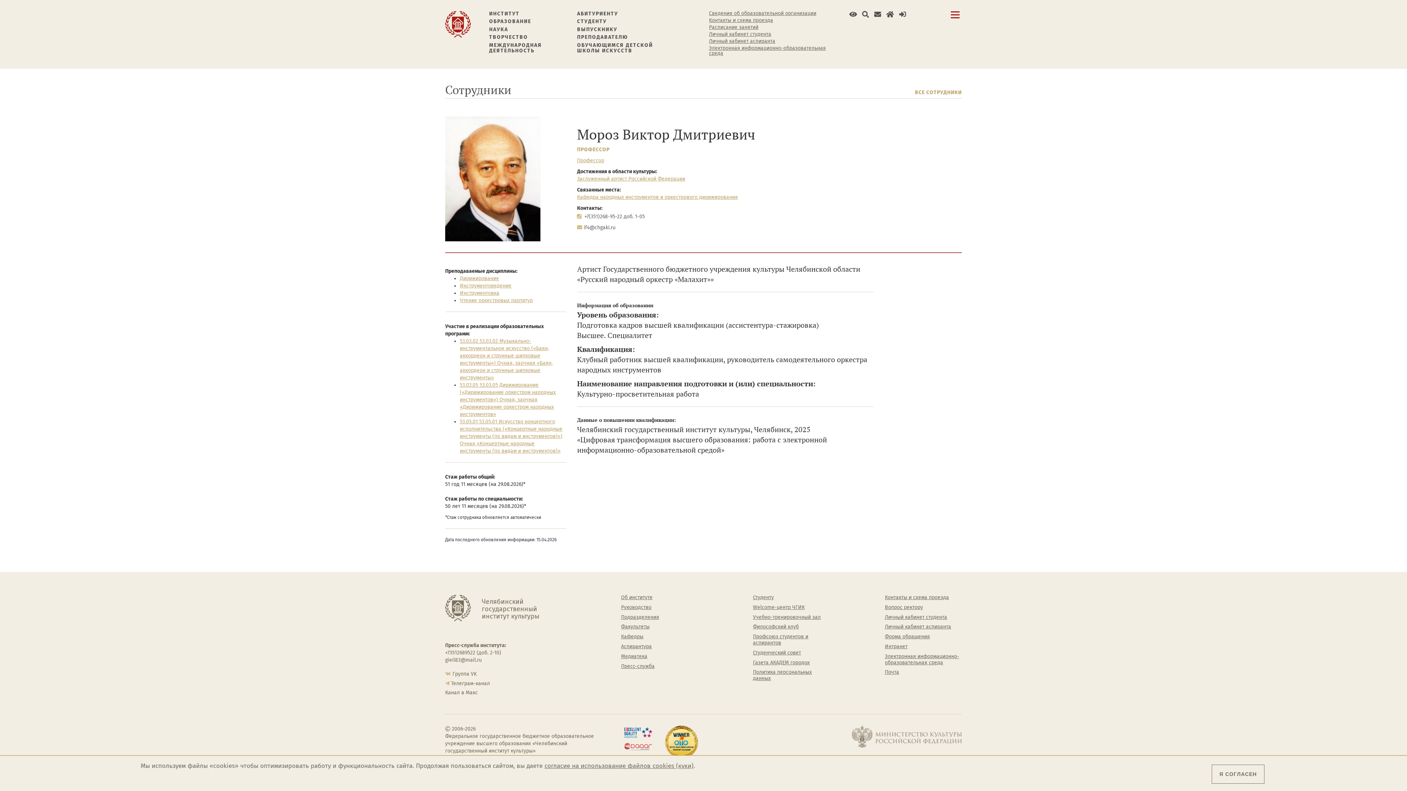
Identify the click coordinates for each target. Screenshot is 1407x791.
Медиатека (634, 657)
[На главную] (458, 24)
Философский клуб (776, 627)
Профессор (593, 149)
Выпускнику (597, 29)
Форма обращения (907, 637)
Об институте (637, 598)
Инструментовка (479, 293)
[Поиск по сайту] (865, 14)
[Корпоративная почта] (877, 14)
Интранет (896, 647)
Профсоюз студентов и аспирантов (780, 640)
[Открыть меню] (955, 19)
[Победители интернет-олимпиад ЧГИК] (681, 742)
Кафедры (632, 637)
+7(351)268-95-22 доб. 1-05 (614, 216)
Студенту (592, 21)
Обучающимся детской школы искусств (615, 48)
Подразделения (640, 617)
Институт (504, 13)
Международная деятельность (515, 48)
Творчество (508, 37)
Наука (498, 29)
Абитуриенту (597, 13)
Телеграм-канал (470, 683)
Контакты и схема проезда (741, 20)
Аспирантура (636, 647)
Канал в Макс (461, 693)
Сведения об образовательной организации (762, 13)
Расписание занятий (733, 27)
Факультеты (635, 627)
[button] (853, 14)
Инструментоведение (486, 286)
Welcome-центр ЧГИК (779, 607)
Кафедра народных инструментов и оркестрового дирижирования (657, 197)
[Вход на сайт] (902, 14)
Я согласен (1238, 774)
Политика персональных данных (782, 675)
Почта (892, 672)
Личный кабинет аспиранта (742, 41)
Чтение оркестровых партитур (496, 300)
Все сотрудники (938, 92)
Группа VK (465, 674)
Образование (510, 21)
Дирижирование (479, 278)
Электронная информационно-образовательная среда (767, 51)
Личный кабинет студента (740, 34)
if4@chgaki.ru (600, 227)
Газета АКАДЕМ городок (781, 663)
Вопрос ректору (904, 607)
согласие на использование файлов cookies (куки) (619, 766)
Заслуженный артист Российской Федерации (631, 179)
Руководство (636, 607)
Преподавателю (602, 37)
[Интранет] (890, 14)
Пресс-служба (638, 666)
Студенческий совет (777, 653)
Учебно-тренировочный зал (787, 617)
